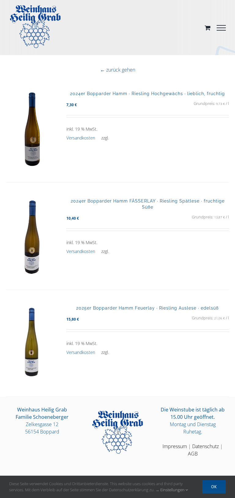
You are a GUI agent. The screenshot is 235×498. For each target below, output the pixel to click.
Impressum (174, 446)
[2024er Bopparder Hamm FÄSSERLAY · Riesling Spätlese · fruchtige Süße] (31, 236)
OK (214, 486)
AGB (193, 453)
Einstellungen (172, 489)
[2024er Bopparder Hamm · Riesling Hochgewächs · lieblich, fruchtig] (31, 129)
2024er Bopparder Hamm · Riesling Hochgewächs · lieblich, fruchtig (147, 93)
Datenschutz (205, 446)
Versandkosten (80, 138)
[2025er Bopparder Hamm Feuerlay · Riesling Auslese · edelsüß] (31, 343)
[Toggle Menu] (221, 28)
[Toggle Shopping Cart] (208, 27)
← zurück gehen (117, 69)
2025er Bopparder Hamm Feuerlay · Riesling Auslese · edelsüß (147, 307)
